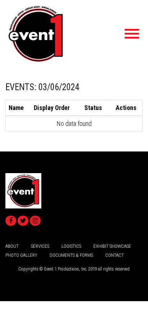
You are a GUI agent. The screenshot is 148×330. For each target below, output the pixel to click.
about (12, 246)
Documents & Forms (71, 255)
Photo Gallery (21, 255)
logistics (71, 246)
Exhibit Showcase (112, 246)
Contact (114, 255)
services (40, 246)
